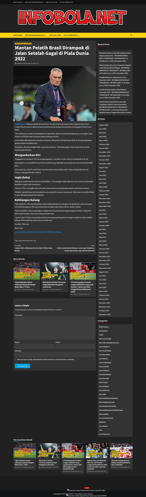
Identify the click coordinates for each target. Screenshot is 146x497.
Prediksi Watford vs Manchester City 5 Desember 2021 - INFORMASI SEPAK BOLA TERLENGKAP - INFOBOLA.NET (114, 80)
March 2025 (103, 187)
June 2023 (102, 233)
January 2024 (103, 222)
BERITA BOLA (17, 2)
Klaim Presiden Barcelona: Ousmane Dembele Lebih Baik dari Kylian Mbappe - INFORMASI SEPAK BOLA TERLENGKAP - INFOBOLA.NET (115, 67)
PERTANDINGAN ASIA (107, 402)
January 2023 (103, 253)
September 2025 (105, 164)
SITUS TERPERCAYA (66, 2)
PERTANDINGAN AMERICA (108, 398)
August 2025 (103, 167)
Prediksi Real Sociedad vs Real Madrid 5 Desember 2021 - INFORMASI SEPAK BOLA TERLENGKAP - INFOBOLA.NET (114, 92)
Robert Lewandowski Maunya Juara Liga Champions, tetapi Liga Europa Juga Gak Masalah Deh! (76, 248)
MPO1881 (102, 394)
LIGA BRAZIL (103, 359)
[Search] (131, 35)
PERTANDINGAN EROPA (107, 406)
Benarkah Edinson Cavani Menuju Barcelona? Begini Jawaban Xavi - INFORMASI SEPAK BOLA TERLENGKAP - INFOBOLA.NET (115, 55)
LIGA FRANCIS (104, 370)
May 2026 (102, 133)
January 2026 (103, 148)
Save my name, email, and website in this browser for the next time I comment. (45, 359)
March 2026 (103, 140)
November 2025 (104, 156)
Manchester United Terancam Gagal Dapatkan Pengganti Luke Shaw (54, 284)
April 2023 (102, 241)
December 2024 (104, 198)
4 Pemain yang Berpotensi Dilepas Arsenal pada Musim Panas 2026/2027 (120, 463)
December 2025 (104, 152)
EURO (101, 335)
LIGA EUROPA (104, 366)
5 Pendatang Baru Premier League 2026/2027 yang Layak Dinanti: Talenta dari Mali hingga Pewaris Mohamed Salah (82, 287)
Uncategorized (104, 434)
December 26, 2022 (30, 63)
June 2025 (102, 175)
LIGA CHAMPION (105, 363)
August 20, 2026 (27, 289)
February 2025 (104, 191)
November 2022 (104, 260)
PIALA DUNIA (103, 414)
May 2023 (102, 237)
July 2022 (102, 276)
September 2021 (105, 314)
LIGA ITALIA (103, 382)
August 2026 (103, 125)
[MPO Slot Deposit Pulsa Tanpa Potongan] (86, 490)
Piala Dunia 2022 (28, 240)
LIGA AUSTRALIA (105, 351)
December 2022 (104, 256)
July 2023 (102, 229)
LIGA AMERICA (27, 43)
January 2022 (103, 299)
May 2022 (102, 283)
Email (58, 342)
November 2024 (104, 202)
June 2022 (102, 280)
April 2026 (102, 136)
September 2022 (105, 268)
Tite (34, 240)
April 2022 (102, 287)
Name (17, 342)
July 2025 (102, 171)
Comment (19, 315)
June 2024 (102, 214)
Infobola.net (20, 124)
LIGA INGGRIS (19, 277)
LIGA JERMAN (104, 386)
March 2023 (103, 245)
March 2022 (103, 291)
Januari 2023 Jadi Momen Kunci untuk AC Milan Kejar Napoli (38, 232)
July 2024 (102, 210)
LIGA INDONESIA (105, 374)
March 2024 (103, 218)
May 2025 (102, 179)
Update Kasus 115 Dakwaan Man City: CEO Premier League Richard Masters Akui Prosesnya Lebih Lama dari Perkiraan (97, 465)
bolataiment (103, 331)
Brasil (20, 240)
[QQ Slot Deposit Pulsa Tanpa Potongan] (86, 495)
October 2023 (104, 225)
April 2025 (102, 183)
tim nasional (103, 426)
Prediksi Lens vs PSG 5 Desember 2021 (112, 61)
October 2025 (104, 160)
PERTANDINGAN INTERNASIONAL (111, 410)
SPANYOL (102, 422)
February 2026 (104, 144)
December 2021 (104, 303)
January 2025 (103, 194)
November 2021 (104, 307)
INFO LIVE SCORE (51, 2)
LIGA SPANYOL (104, 390)
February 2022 (104, 295)
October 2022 (104, 264)
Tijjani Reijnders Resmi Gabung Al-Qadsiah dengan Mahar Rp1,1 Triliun (25, 284)
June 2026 (102, 129)
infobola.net (20, 63)
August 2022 (103, 272)
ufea (100, 430)
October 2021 (104, 311)
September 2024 (105, 206)
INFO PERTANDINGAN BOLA (34, 2)
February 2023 (104, 249)
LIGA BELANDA (104, 355)
